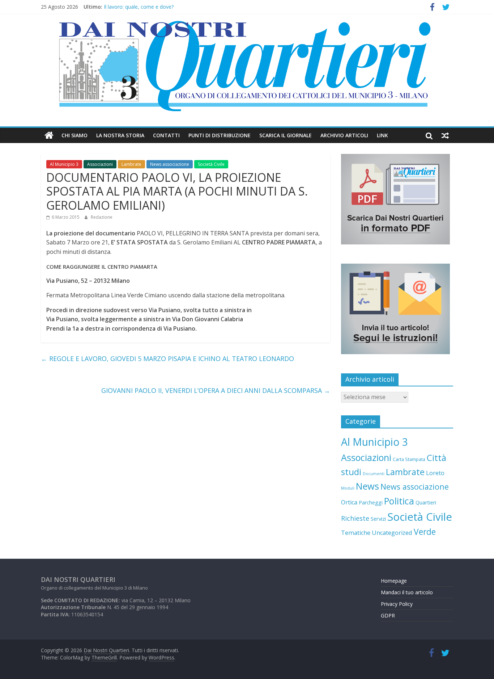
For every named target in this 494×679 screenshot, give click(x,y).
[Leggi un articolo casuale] (445, 135)
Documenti (373, 473)
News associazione (169, 164)
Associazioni (100, 164)
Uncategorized (392, 533)
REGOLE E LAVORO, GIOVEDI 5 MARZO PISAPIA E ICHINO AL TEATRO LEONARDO (167, 358)
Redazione (101, 217)
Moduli (347, 488)
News (367, 486)
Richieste (355, 518)
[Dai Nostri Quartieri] (49, 135)
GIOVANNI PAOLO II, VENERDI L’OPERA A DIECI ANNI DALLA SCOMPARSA (215, 390)
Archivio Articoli (344, 135)
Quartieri (426, 502)
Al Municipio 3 (64, 164)
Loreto (435, 473)
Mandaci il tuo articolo (407, 592)
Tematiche (355, 533)
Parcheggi (371, 502)
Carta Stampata (409, 459)
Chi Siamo (74, 135)
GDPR (388, 615)
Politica (399, 501)
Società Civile (211, 164)
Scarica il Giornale (285, 135)
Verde (425, 531)
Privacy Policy (397, 603)
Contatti (166, 135)
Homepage (394, 580)
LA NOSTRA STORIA (120, 135)
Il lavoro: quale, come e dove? (139, 10)
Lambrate (131, 164)
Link (382, 135)
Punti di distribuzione (219, 135)
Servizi (378, 518)
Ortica (349, 502)
